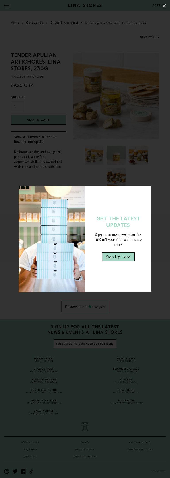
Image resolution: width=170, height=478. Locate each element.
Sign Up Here (118, 256)
